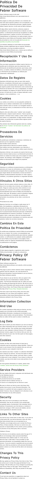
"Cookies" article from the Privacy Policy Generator (14, 365)
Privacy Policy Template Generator (17, 288)
